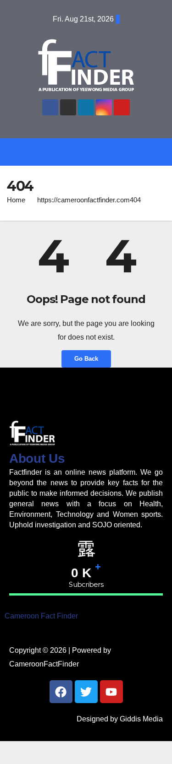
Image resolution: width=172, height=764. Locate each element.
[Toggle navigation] (92, 152)
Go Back (86, 358)
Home (16, 200)
